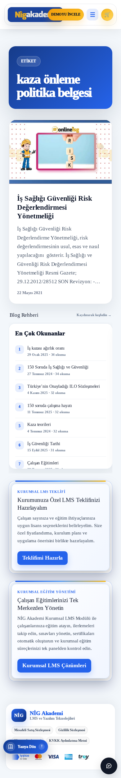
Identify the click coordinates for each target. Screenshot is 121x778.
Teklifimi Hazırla (42, 558)
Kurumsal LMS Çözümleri (54, 665)
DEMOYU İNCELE (65, 14)
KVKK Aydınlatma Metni (68, 740)
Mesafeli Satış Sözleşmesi (32, 730)
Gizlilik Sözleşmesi (71, 730)
